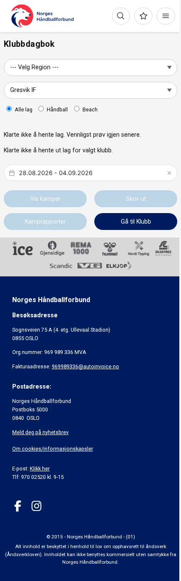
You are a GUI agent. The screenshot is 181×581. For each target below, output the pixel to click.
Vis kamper (45, 198)
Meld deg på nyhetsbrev (40, 432)
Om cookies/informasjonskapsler (52, 449)
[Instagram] (36, 506)
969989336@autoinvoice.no (85, 366)
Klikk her (40, 468)
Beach (90, 109)
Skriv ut (136, 198)
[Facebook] (18, 506)
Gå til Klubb (136, 221)
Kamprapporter (45, 221)
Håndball (57, 109)
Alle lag (23, 109)
